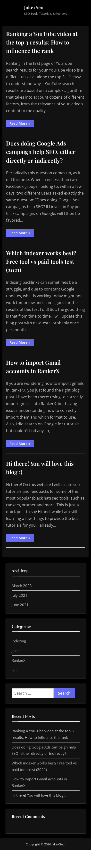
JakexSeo (33, 7)
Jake (15, 650)
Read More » (21, 124)
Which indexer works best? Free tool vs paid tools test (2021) (41, 261)
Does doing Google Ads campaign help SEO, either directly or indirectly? (40, 151)
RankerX (18, 660)
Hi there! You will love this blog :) (39, 795)
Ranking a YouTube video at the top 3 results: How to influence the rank (41, 42)
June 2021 (20, 604)
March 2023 (22, 585)
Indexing (19, 641)
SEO (15, 670)
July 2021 (19, 595)
